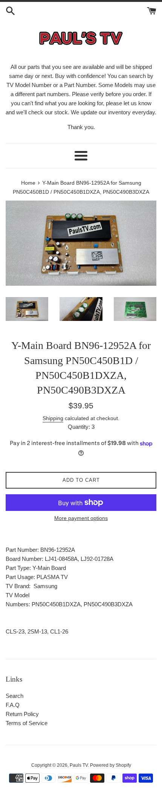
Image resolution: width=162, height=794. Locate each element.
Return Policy (22, 714)
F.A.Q (13, 705)
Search (14, 696)
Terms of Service (26, 723)
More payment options (81, 518)
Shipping (53, 418)
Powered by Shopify (110, 765)
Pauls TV (79, 765)
